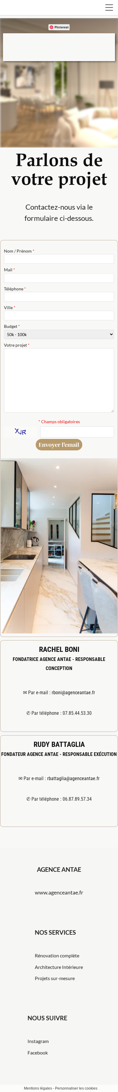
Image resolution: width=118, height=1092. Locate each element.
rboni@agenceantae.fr (73, 692)
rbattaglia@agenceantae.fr (73, 778)
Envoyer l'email (59, 444)
